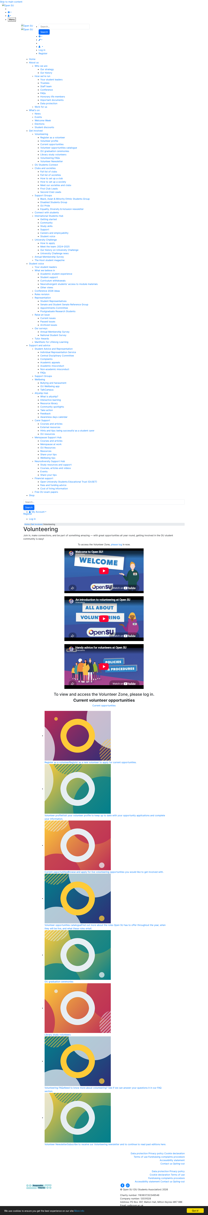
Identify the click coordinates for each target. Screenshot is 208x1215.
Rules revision (42, 294)
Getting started (48, 219)
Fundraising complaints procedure (166, 1156)
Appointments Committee (54, 307)
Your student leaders (51, 79)
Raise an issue (42, 314)
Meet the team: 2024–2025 (55, 246)
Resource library (49, 403)
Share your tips (48, 454)
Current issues (48, 318)
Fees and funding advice (53, 485)
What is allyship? (49, 396)
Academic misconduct (52, 365)
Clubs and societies (45, 168)
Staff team (46, 86)
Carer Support (42, 420)
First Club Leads (49, 188)
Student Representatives (53, 301)
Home (27, 524)
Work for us (41, 106)
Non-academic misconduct (54, 369)
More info (79, 1210)
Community (46, 222)
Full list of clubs (48, 171)
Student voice (47, 236)
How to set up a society (53, 181)
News (38, 113)
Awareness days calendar (53, 417)
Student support (49, 277)
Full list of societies (50, 175)
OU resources (47, 434)
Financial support (44, 478)
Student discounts (44, 127)
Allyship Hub (41, 393)
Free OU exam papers (46, 491)
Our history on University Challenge (59, 250)
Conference (46, 89)
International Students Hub (49, 215)
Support (44, 229)
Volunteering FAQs (50, 157)
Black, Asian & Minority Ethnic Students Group (65, 198)
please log (116, 544)
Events (38, 117)
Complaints (46, 359)
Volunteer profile (49, 140)
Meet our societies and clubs (55, 185)
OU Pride (45, 205)
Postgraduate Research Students (57, 311)
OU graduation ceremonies (54, 151)
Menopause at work (51, 444)
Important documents (52, 100)
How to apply (47, 243)
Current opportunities (52, 144)
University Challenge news (54, 253)
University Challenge (46, 239)
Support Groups (43, 195)
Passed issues (47, 321)
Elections (39, 123)
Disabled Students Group (53, 202)
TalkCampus (46, 389)
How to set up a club (51, 178)
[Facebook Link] (122, 1185)
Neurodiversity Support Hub (50, 461)
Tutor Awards (42, 338)
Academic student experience (56, 273)
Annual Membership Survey (49, 256)
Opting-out (179, 1163)
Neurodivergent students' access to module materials (69, 284)
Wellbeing (40, 379)
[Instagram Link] (127, 1185)
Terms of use (141, 1156)
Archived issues (48, 324)
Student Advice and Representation (54, 348)
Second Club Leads (50, 192)
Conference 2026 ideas (47, 290)
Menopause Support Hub (48, 437)
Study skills (46, 226)
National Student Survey (53, 335)
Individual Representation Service (58, 352)
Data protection (48, 103)
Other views (46, 287)
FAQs (43, 93)
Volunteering (41, 134)
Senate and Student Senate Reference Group (64, 304)
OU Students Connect (46, 164)
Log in (42, 50)
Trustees (44, 83)
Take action (46, 410)
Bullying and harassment (53, 382)
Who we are (41, 65)
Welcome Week (43, 120)
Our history (46, 72)
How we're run (42, 76)
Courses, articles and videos (55, 468)
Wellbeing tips (47, 457)
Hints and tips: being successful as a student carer (67, 430)
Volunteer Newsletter (51, 161)
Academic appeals (50, 362)
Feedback (45, 413)
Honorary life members (52, 96)
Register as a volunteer (52, 137)
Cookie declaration (174, 1153)
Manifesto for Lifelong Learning (51, 342)
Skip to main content (11, 1)
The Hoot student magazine (50, 260)
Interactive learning (50, 399)
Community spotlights (52, 406)
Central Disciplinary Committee (57, 355)
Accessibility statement (172, 1160)
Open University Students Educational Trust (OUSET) (68, 481)
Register (43, 53)
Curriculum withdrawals (53, 280)
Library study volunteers (53, 154)
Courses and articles (51, 423)
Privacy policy (156, 1153)
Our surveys (41, 328)
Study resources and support (56, 464)
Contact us (166, 1163)
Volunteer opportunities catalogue (58, 147)
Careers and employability (54, 232)
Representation (43, 297)
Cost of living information (54, 488)
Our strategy (47, 69)
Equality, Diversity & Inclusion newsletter (62, 209)
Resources (45, 451)
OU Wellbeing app (50, 386)
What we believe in (45, 270)
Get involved (36, 524)
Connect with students (47, 212)
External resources (50, 427)
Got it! (195, 1210)
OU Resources (47, 447)
